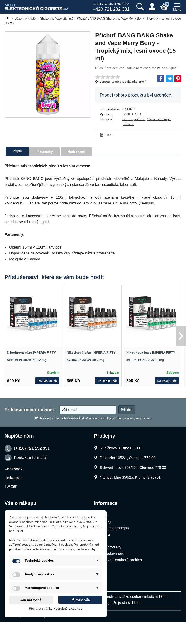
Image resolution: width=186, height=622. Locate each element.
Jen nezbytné (30, 600)
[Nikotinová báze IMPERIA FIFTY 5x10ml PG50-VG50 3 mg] (93, 313)
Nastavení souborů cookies (120, 560)
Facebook (13, 469)
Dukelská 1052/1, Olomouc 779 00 (127, 458)
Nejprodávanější (111, 553)
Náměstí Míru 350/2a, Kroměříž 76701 (130, 477)
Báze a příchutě (133, 119)
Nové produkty (109, 547)
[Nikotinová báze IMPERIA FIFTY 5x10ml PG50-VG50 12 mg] (33, 313)
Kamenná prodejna (113, 528)
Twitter (11, 486)
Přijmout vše (80, 600)
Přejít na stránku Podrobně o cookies (55, 608)
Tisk (108, 135)
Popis (17, 151)
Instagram (14, 477)
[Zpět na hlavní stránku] (8, 18)
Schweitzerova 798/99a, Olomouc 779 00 (133, 468)
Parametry (44, 152)
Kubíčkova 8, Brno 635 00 (120, 448)
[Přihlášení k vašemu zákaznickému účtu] (152, 7)
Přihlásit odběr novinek (30, 409)
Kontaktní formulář (30, 457)
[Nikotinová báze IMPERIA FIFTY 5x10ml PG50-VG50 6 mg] (152, 313)
